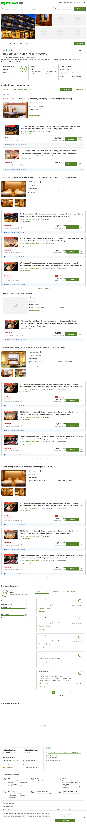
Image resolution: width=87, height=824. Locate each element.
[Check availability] (80, 139)
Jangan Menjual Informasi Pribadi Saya (65, 815)
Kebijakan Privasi (46, 816)
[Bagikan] (84, 50)
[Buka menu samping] (84, 3)
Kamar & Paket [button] (14, 43)
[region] (43, 817)
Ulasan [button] (22, 43)
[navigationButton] (49, 692)
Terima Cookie (65, 820)
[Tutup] (84, 817)
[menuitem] (65, 3)
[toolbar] (41, 9)
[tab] (66, 89)
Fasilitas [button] (28, 43)
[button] (9, 3)
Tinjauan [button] (5, 43)
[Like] (80, 50)
